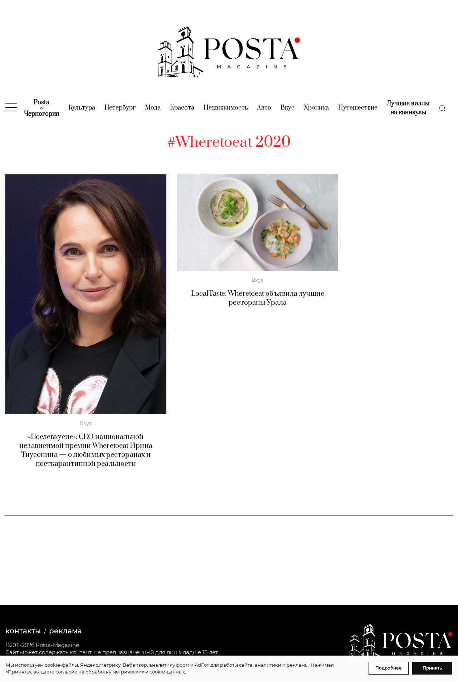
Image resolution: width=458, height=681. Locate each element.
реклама (65, 631)
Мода (153, 108)
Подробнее (388, 668)
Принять (432, 668)
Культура (81, 108)
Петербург (120, 108)
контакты (23, 631)
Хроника (316, 108)
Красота (182, 108)
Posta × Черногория (41, 108)
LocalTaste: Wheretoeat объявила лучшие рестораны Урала (257, 298)
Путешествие (357, 108)
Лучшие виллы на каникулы (408, 108)
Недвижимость (226, 108)
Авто (264, 108)
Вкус (287, 108)
